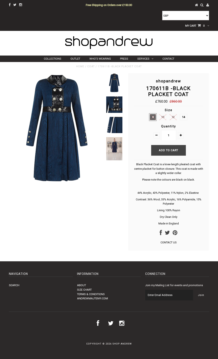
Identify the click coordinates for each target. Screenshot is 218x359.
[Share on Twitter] (167, 233)
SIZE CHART (84, 289)
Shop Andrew (122, 343)
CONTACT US (169, 242)
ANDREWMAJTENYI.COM (92, 298)
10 (162, 117)
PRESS (124, 58)
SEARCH (14, 285)
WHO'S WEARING (100, 58)
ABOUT (81, 285)
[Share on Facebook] (161, 233)
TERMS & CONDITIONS (91, 294)
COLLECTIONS (52, 58)
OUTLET (75, 58)
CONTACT (168, 58)
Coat (91, 66)
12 (173, 117)
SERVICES (143, 58)
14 (183, 117)
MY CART (195, 25)
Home (80, 66)
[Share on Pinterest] (175, 233)
